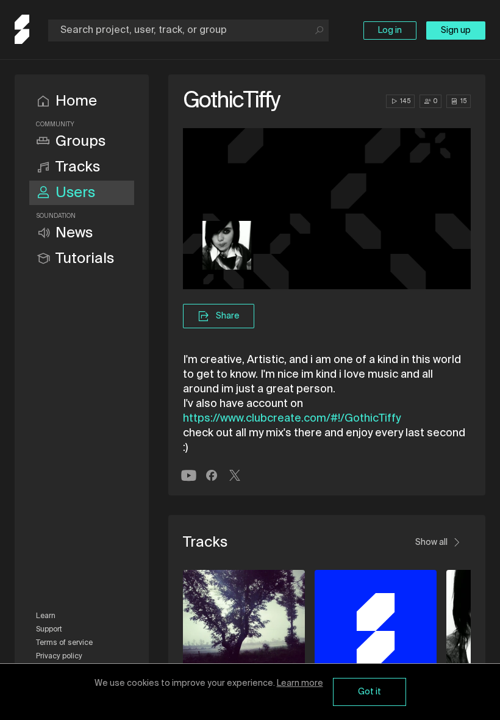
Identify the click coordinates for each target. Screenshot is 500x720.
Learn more (300, 683)
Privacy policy (59, 656)
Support (49, 629)
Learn (45, 616)
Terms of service (64, 643)
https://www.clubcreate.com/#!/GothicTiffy (292, 418)
